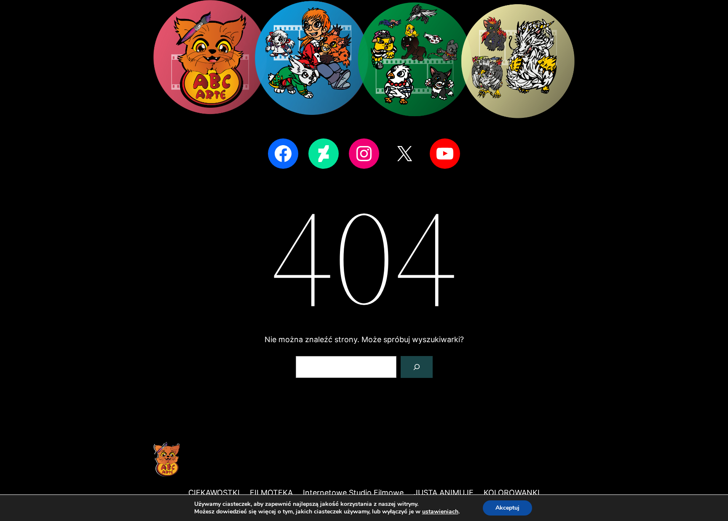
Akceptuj (507, 508)
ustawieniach (440, 512)
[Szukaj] (417, 367)
